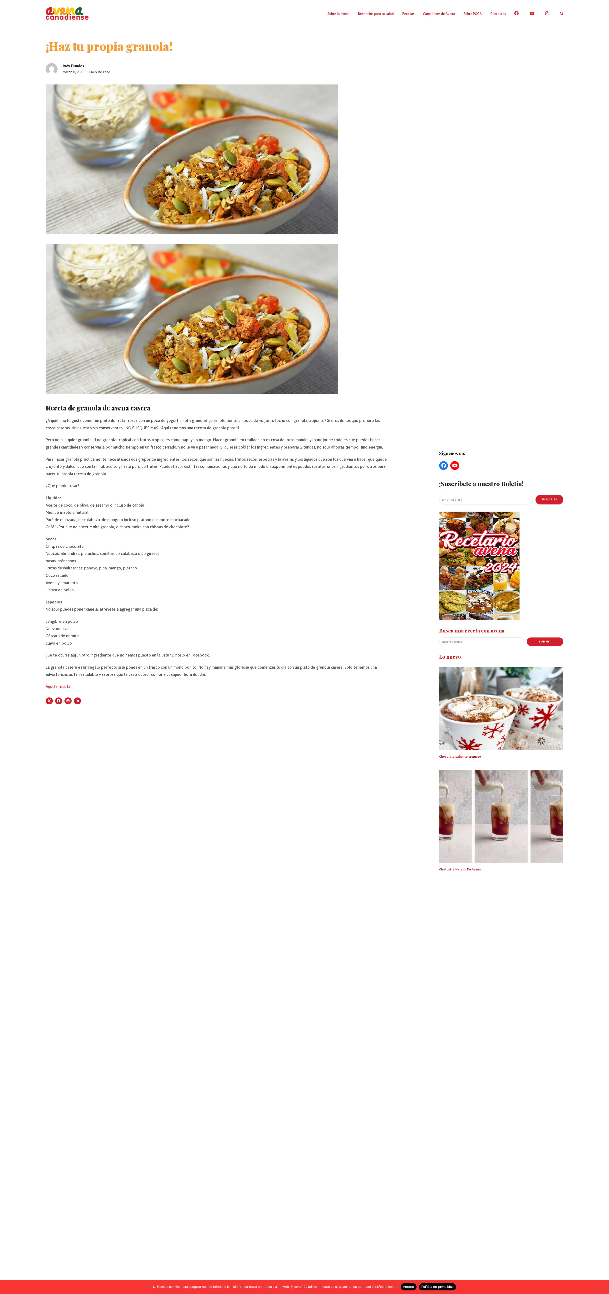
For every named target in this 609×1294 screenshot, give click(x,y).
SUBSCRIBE (549, 499)
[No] (603, 1286)
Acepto (408, 1287)
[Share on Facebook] (58, 701)
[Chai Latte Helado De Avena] (501, 816)
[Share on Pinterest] (68, 701)
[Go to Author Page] (52, 68)
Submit (545, 641)
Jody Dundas (73, 66)
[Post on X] (49, 701)
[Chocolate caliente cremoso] (501, 708)
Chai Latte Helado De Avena (460, 869)
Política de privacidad (437, 1287)
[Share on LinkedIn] (77, 701)
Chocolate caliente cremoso (460, 756)
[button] (561, 14)
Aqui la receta (58, 686)
